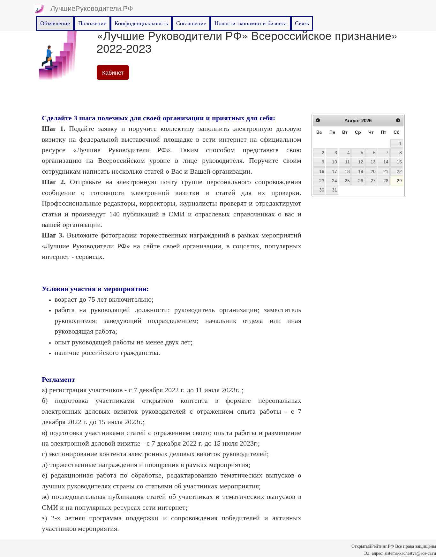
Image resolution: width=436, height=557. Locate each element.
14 (385, 161)
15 (399, 161)
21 (385, 171)
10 (334, 161)
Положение (92, 23)
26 (360, 180)
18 (347, 171)
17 (334, 171)
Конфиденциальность (141, 23)
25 (347, 180)
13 (373, 161)
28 (385, 180)
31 (334, 189)
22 (399, 171)
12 (360, 161)
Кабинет (113, 72)
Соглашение (191, 23)
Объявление (55, 23)
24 (334, 180)
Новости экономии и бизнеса (250, 23)
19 (360, 171)
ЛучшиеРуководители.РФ (91, 8)
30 (321, 189)
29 (399, 180)
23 (321, 180)
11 (347, 161)
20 (373, 171)
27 (373, 180)
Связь (302, 23)
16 (321, 171)
